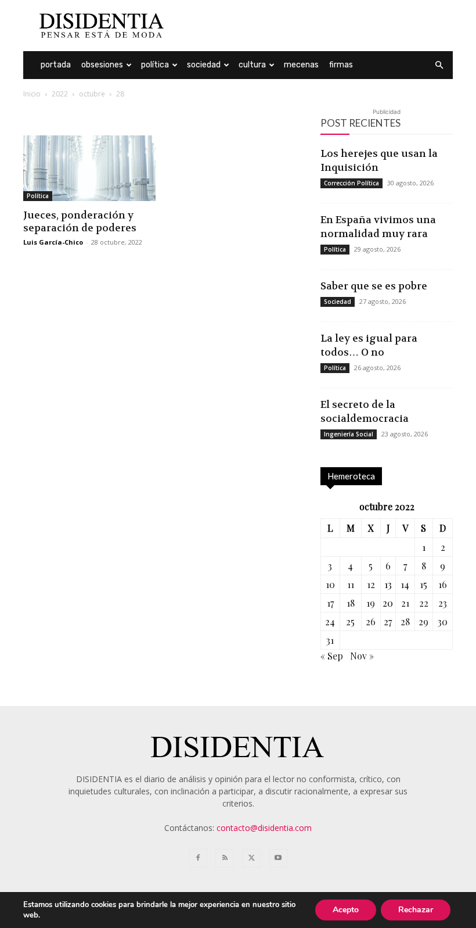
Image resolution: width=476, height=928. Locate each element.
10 (330, 584)
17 (330, 603)
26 (371, 621)
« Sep (331, 656)
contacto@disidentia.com (264, 827)
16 (442, 584)
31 (330, 640)
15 (423, 584)
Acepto (346, 909)
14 (405, 584)
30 (443, 621)
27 (388, 621)
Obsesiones (102, 65)
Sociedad (204, 65)
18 (351, 603)
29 (423, 621)
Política (155, 65)
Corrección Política (351, 183)
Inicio (32, 94)
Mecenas (301, 65)
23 (442, 603)
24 (330, 621)
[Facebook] (198, 858)
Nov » (362, 656)
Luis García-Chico (53, 242)
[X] (251, 858)
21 (405, 603)
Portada (56, 65)
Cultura (252, 65)
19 (370, 603)
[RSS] (224, 858)
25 (350, 621)
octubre (92, 94)
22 (423, 603)
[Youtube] (278, 858)
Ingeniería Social (348, 434)
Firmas (341, 65)
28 (405, 621)
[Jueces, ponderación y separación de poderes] (89, 168)
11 (350, 584)
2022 (60, 94)
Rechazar (415, 909)
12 (371, 584)
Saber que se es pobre (373, 286)
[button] (439, 65)
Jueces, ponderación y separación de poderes (79, 221)
